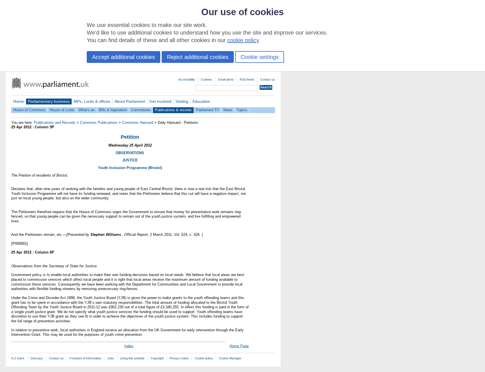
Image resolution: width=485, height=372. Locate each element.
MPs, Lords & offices (92, 101)
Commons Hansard (137, 122)
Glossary (36, 358)
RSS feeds (247, 79)
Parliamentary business (49, 101)
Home (18, 101)
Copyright (157, 358)
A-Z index (17, 358)
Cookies (206, 79)
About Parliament (130, 101)
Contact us (267, 79)
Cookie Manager (230, 358)
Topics (242, 110)
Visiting (182, 101)
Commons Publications (99, 122)
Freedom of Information (85, 358)
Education (201, 101)
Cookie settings (260, 57)
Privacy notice (179, 358)
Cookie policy (204, 358)
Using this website (132, 358)
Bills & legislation (113, 110)
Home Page (239, 346)
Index (128, 346)
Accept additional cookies (123, 57)
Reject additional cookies (197, 57)
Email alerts (226, 79)
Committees (141, 110)
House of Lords (62, 110)
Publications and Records (55, 122)
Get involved (160, 101)
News (227, 110)
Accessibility (186, 79)
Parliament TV (207, 110)
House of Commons (29, 110)
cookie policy (243, 40)
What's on (87, 110)
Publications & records (173, 110)
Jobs (110, 358)
